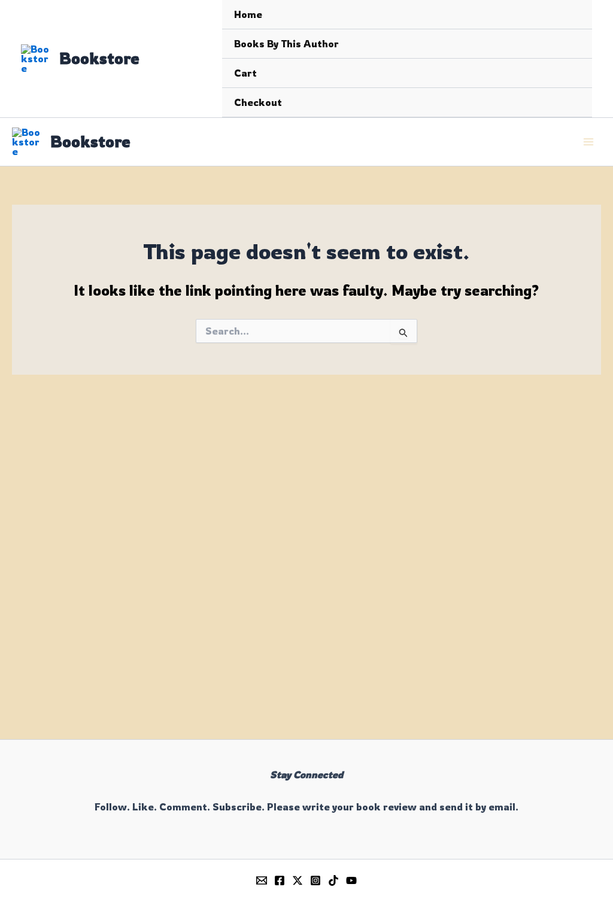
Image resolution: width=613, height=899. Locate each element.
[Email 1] (261, 880)
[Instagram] (315, 880)
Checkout (258, 102)
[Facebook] (279, 880)
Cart (245, 73)
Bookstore (99, 58)
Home (248, 14)
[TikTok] (333, 880)
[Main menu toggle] (588, 141)
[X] (297, 880)
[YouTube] (351, 880)
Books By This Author (286, 44)
